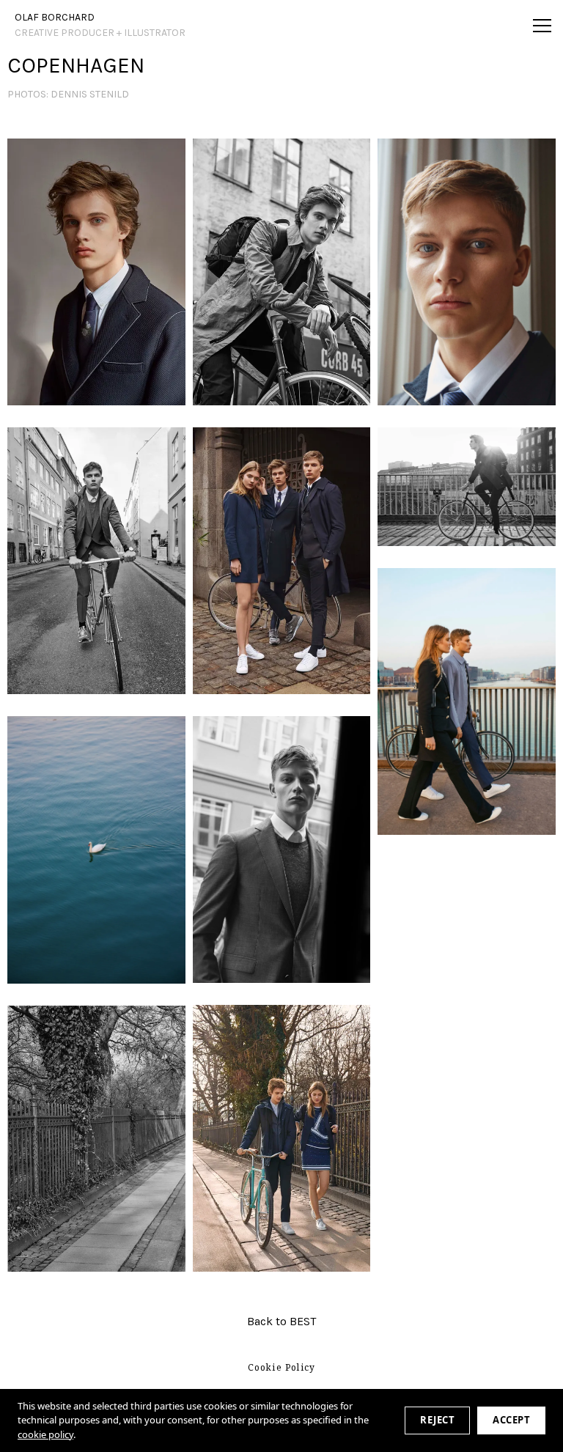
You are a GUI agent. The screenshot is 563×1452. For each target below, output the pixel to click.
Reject (437, 1419)
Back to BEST (281, 1321)
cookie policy (45, 1434)
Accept (511, 1419)
